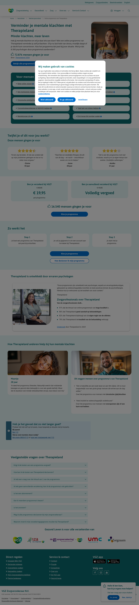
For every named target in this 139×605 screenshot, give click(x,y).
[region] (70, 83)
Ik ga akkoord (66, 100)
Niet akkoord (47, 100)
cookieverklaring (44, 94)
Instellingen (82, 99)
